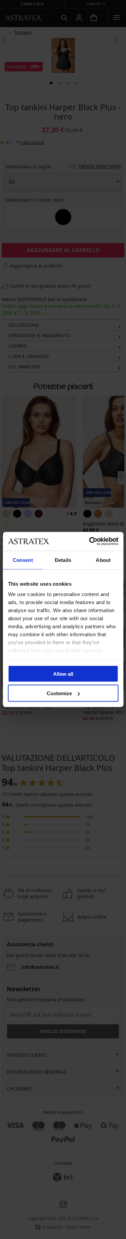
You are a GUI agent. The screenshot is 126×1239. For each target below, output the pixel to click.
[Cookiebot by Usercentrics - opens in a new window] (89, 541)
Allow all (63, 673)
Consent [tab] (23, 560)
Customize (59, 693)
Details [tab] (63, 560)
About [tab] (103, 560)
